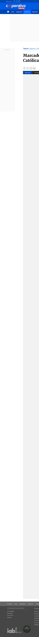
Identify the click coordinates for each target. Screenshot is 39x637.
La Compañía (10, 611)
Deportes (27, 12)
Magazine (19, 12)
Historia (9, 617)
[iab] (14, 635)
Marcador (28, 73)
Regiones (35, 12)
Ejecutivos (10, 613)
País (12, 12)
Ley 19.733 (10, 615)
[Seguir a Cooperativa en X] (17, 1)
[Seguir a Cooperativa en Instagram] (19, 1)
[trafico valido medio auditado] (27, 632)
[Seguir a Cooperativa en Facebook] (14, 1)
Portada (9, 604)
